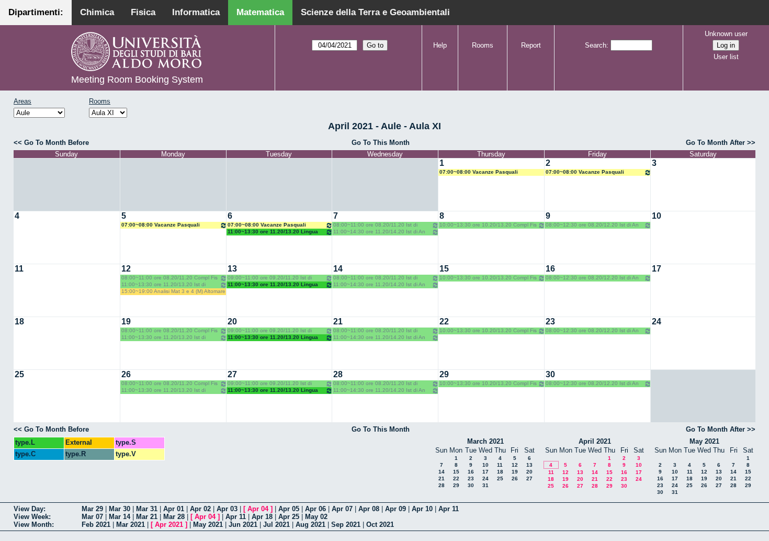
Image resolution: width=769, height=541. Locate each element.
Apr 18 (262, 517)
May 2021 (704, 441)
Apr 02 (200, 509)
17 (656, 268)
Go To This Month (381, 142)
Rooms (482, 45)
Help (440, 45)
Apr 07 (342, 509)
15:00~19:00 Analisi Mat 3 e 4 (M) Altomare (173, 291)
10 (656, 215)
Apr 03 (227, 509)
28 (338, 374)
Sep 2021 (345, 524)
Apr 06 (315, 509)
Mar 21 (146, 517)
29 (444, 374)
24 (656, 321)
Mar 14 (119, 517)
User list (726, 57)
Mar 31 (146, 509)
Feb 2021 (96, 524)
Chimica (97, 12)
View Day (28, 509)
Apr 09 (395, 509)
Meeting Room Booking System (137, 79)
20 (232, 321)
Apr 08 (368, 509)
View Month (33, 524)
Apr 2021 (169, 524)
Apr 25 (288, 517)
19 (126, 321)
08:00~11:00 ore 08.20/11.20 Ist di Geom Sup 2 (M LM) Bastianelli (375, 225)
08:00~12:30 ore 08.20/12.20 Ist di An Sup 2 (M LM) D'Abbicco (592, 225)
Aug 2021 (310, 524)
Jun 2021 (243, 524)
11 (19, 268)
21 (338, 321)
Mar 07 (92, 517)
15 (444, 268)
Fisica (143, 12)
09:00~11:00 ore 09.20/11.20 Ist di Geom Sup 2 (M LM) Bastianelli (270, 278)
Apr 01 (173, 509)
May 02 (316, 517)
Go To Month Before (56, 142)
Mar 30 (119, 509)
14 (338, 268)
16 (550, 268)
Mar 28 (174, 517)
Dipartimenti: (35, 12)
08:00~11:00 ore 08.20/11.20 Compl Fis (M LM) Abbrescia (169, 278)
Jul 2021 (276, 524)
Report (531, 45)
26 (126, 374)
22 (444, 321)
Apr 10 (422, 509)
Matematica (260, 12)
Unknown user (726, 34)
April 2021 (595, 441)
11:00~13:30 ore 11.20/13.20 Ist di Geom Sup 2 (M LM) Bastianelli (163, 284)
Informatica (196, 12)
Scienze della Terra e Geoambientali (375, 12)
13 (232, 268)
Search (595, 45)
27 (232, 374)
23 (550, 321)
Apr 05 (288, 509)
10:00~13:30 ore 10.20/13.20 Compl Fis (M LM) (488, 225)
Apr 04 (257, 509)
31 (485, 485)
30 (550, 374)
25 (19, 374)
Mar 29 (92, 509)
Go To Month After (715, 142)
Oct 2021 (380, 524)
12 (126, 268)
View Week (31, 517)
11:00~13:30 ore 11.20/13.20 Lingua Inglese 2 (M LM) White (273, 232)
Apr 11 (448, 509)
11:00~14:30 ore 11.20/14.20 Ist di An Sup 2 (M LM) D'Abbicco (379, 232)
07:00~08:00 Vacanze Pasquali (478, 172)
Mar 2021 (130, 524)
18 (19, 321)
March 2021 (485, 441)
